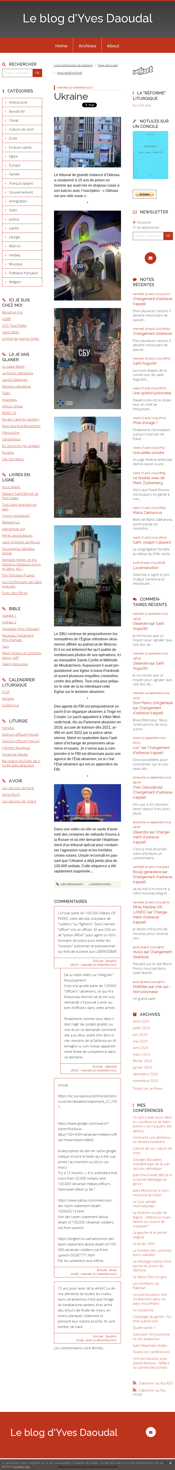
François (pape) (21, 183)
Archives (87, 45)
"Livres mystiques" (16, 515)
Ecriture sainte (20, 147)
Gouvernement (21, 192)
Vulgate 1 (9, 615)
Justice (14, 219)
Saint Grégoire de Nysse (21, 542)
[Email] (150, 258)
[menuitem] (61, 45)
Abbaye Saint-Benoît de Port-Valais (20, 495)
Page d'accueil (108, 65)
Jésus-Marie (11, 487)
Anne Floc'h (11, 794)
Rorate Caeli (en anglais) (20, 419)
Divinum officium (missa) (20, 741)
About (113, 45)
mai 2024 (140, 1041)
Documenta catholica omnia (18, 550)
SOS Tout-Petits (14, 325)
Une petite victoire (148, 452)
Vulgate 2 (9, 622)
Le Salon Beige (13, 366)
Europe (15, 165)
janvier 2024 (142, 1067)
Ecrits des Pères (15, 592)
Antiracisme (18, 102)
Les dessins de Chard (19, 801)
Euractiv (8, 452)
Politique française (23, 273)
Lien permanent (71, 884)
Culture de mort (21, 129)
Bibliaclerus (11, 522)
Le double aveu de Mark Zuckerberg (149, 480)
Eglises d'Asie (12, 406)
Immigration (18, 201)
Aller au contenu (15, 3)
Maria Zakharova (147, 512)
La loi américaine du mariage (73, 65)
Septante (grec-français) (20, 628)
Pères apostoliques (17, 535)
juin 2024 (140, 1034)
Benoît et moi (12, 312)
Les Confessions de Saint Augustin (22, 584)
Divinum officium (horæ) (20, 734)
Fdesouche (10, 432)
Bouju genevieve (147, 871)
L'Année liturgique (16, 747)
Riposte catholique (16, 386)
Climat (13, 120)
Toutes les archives (148, 1088)
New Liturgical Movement (21, 426)
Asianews (9, 399)
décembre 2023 (145, 1074)
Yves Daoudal (145, 787)
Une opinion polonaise (152, 393)
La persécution (145, 567)
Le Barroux (10, 705)
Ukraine (71, 96)
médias (15, 255)
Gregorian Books (15, 754)
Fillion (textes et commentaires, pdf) (22, 655)
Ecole (13, 138)
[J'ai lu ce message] (170, 1463)
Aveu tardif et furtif (69, 73)
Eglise (13, 156)
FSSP (6, 692)
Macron (15, 246)
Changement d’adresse (152, 333)
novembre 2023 (145, 1080)
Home (61, 45)
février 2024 (142, 1061)
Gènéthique (11, 439)
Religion (15, 281)
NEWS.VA (9, 412)
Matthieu (140, 986)
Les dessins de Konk (18, 788)
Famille (14, 174)
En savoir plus (21, 1466)
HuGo (138, 952)
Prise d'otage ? (145, 422)
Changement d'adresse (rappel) (148, 710)
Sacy (5, 646)
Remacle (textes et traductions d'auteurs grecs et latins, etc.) (21, 564)
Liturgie (14, 237)
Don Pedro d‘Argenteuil (152, 702)
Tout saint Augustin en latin (19, 506)
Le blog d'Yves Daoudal (87, 18)
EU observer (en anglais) (21, 445)
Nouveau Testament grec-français (17, 637)
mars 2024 (141, 1054)
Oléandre (141, 623)
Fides (6, 393)
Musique (16, 264)
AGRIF (6, 319)
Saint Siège (10, 332)
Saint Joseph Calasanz (152, 542)
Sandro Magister (15, 379)
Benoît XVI (17, 111)
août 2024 (141, 1021)
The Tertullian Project (18, 575)
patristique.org (13, 528)
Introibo (8, 698)
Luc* (137, 747)
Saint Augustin (145, 363)
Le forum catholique (17, 373)
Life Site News (13, 459)
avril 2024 (140, 1048)
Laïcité (14, 228)
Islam (13, 210)
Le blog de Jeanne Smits (20, 338)
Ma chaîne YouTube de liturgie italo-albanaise (21, 763)
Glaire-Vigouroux (15, 664)
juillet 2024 (141, 1028)
